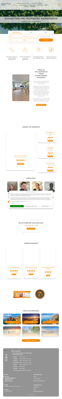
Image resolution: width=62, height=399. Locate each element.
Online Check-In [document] (37, 378)
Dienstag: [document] (15, 358)
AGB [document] (34, 389)
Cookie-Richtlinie (12, 203)
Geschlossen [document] (22, 366)
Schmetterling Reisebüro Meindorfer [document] (31, 18)
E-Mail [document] (6, 385)
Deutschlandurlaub (12, 334)
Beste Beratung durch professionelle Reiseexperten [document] (12, 58)
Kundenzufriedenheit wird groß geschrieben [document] (25, 58)
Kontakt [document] (5, 374)
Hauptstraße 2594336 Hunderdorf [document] (10, 379)
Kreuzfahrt (40, 5)
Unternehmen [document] (37, 385)
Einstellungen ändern (45, 206)
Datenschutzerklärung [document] (38, 391)
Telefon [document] (7, 389)
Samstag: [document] (15, 366)
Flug (46, 32)
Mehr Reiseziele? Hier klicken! (31, 340)
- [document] (22, 356)
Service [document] (35, 376)
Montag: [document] (15, 356)
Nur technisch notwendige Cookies (31, 206)
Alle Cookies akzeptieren (17, 206)
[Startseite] (20, 87)
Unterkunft (32, 5)
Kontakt (26, 6)
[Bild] (12, 186)
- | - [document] (25, 358)
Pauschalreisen (16, 32)
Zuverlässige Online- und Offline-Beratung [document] (38, 57)
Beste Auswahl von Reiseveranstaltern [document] (51, 57)
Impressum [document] (36, 386)
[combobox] (17, 36)
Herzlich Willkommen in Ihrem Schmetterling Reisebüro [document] (41, 73)
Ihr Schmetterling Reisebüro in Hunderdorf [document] (22, 353)
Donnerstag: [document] (16, 362)
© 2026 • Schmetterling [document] (31, 394)
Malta (50, 334)
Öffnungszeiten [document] (16, 351)
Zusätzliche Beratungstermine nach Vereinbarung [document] (22, 370)
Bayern (31, 334)
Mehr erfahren (41, 105)
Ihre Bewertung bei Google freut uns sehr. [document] (31, 225)
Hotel (31, 32)
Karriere (32, 6)
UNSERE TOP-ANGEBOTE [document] (31, 127)
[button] (6, 350)
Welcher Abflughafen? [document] (30, 36)
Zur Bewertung (31, 228)
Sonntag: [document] (15, 368)
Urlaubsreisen (23, 5)
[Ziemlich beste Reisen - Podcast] (40, 294)
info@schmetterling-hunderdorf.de (12, 386)
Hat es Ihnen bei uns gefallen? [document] (31, 223)
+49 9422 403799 (8, 391)
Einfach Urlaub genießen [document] (31, 21)
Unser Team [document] (31, 178)
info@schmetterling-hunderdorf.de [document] (23, 3)
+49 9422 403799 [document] (34, 3)
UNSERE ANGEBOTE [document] (31, 243)
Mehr (46, 5)
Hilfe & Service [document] (37, 374)
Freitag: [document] (15, 364)
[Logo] (6, 5)
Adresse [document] (7, 376)
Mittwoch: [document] (15, 360)
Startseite (15, 5)
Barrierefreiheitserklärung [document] (39, 380)
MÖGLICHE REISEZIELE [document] (31, 311)
